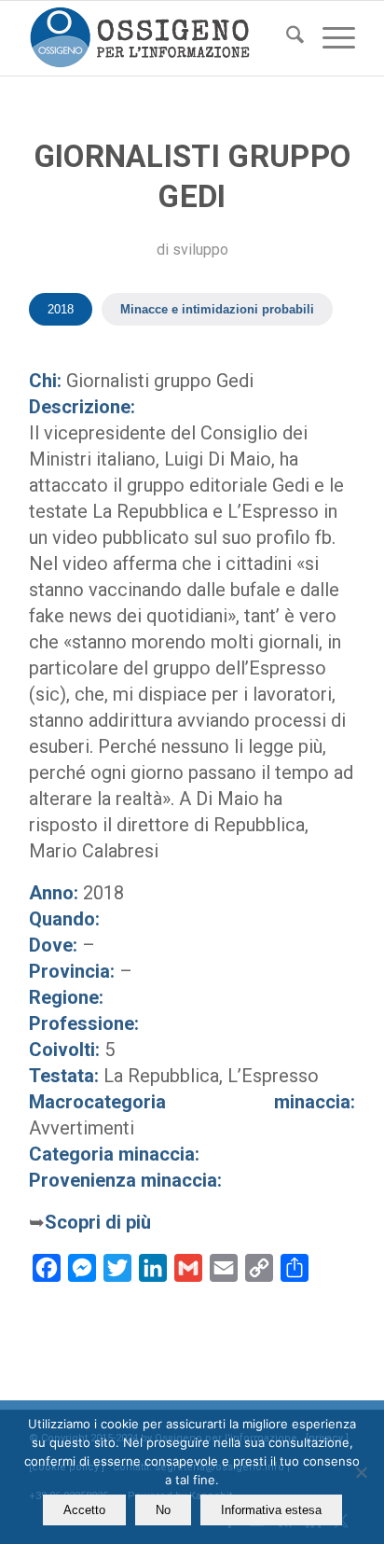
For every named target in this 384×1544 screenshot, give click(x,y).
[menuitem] (285, 38)
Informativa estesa (271, 1510)
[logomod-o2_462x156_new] (159, 38)
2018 (61, 309)
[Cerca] (285, 38)
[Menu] (329, 38)
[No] (360, 1472)
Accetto (84, 1510)
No (163, 1510)
